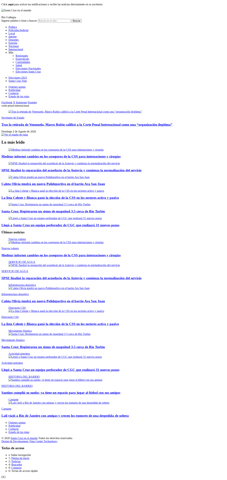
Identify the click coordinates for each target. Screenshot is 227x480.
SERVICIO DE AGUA (22, 261)
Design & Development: (15, 441)
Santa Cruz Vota (18, 80)
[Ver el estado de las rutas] (14, 134)
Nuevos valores (17, 239)
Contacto (14, 93)
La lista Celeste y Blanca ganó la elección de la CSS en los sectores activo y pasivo (60, 198)
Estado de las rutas (19, 96)
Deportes (14, 39)
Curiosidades (23, 62)
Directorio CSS (17, 307)
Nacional (14, 46)
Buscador (16, 464)
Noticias (16, 461)
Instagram (21, 102)
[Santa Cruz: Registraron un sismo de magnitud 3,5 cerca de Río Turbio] (49, 204)
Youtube (32, 102)
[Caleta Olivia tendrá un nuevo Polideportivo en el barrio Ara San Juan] (49, 177)
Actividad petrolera (19, 353)
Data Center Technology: (43, 441)
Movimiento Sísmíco (20, 330)
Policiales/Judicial (18, 30)
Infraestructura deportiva (22, 284)
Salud (19, 65)
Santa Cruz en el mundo (24, 438)
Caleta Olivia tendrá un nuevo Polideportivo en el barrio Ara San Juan (53, 184)
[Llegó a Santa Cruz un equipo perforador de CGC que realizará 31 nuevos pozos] (55, 218)
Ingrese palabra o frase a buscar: (19, 20)
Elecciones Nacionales (28, 68)
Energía (13, 42)
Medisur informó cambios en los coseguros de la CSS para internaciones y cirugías (61, 156)
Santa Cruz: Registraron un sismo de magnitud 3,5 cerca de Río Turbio (53, 211)
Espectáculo (22, 58)
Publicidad (14, 90)
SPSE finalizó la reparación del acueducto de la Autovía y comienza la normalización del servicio (71, 170)
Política (13, 27)
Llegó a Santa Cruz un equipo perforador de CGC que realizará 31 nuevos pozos (60, 225)
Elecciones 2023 (18, 77)
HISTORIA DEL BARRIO (24, 376)
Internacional (16, 49)
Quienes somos (17, 86)
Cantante (13, 399)
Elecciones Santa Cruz (28, 71)
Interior (13, 36)
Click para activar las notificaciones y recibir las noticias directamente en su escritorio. (52, 4)
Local (12, 33)
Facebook (6, 102)
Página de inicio (20, 458)
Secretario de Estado (12, 117)
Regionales (22, 55)
